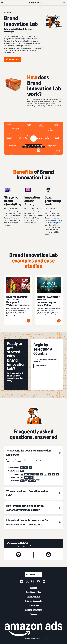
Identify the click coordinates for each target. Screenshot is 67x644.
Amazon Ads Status (33, 610)
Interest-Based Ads (33, 601)
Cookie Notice (33, 605)
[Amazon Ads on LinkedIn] (21, 581)
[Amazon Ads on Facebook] (44, 581)
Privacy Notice (33, 596)
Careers (33, 614)
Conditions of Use (33, 592)
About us (33, 587)
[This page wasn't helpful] (18, 555)
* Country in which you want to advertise (45, 360)
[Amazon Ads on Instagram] (32, 581)
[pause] (33, 138)
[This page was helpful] (48, 555)
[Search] (64, 2)
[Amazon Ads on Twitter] (27, 581)
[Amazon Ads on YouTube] (38, 581)
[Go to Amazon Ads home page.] (33, 628)
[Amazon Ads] (33, 2)
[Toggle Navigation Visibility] (2, 3)
